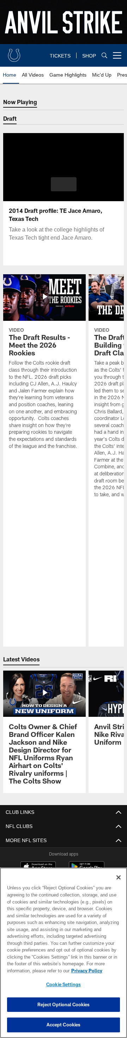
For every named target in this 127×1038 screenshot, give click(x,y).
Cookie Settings (63, 984)
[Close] (118, 877)
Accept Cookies (64, 1024)
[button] (64, 184)
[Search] (104, 55)
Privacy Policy (30, 970)
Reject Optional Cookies (63, 1004)
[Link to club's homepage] (14, 52)
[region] (63, 953)
